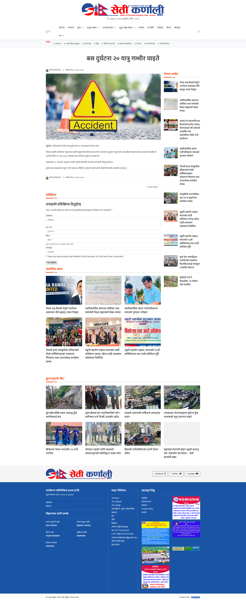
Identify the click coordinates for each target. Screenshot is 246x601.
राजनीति (150, 27)
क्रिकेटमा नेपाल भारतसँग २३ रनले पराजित (62, 451)
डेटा (112, 516)
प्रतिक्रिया (49, 216)
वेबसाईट (49, 248)
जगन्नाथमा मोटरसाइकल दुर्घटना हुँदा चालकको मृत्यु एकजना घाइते (181, 415)
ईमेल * (48, 236)
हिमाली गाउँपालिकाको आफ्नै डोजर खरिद (141, 451)
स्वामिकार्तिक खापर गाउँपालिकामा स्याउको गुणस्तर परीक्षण (141, 310)
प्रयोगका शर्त (146, 501)
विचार (168, 27)
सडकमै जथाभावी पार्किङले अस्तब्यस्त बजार (142, 415)
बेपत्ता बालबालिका (125, 43)
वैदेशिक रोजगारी (109, 43)
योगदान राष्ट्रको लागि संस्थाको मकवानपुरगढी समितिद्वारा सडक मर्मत (103, 451)
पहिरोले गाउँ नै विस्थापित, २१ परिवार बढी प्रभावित (189, 281)
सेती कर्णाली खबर (118, 541)
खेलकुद (177, 27)
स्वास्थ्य (141, 27)
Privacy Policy (147, 509)
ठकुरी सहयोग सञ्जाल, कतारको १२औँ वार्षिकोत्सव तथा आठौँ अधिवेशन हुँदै (142, 352)
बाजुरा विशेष (92, 28)
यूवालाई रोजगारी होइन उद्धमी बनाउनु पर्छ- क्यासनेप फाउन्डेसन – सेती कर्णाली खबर (181, 453)
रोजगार (138, 43)
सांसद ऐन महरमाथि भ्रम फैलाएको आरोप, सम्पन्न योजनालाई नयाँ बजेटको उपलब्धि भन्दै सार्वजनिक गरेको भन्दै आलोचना (190, 130)
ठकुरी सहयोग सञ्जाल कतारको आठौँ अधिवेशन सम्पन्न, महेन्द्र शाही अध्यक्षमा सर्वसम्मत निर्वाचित (103, 354)
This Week (115, 505)
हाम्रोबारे (144, 498)
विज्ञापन (114, 523)
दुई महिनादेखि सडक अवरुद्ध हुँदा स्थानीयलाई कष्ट (61, 415)
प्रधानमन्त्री (87, 43)
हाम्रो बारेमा (115, 544)
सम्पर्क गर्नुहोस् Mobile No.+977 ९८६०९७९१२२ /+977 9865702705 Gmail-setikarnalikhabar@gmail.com (124, 532)
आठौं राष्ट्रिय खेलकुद (73, 43)
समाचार (71, 27)
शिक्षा (97, 43)
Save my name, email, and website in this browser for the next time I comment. (86, 256)
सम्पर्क (144, 512)
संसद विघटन (153, 187)
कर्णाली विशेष (107, 28)
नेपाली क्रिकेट (150, 43)
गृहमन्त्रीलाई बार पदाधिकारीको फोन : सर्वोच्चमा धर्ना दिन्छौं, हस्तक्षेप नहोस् (103, 415)
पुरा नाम (49, 227)
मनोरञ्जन (160, 27)
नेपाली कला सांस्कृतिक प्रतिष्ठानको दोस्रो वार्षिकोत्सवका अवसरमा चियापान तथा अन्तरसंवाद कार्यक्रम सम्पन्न (62, 356)
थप (60, 36)
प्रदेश (79, 28)
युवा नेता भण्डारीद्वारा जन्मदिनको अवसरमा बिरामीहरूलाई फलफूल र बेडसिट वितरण (190, 262)
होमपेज (62, 27)
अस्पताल (58, 43)
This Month (116, 501)
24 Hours (115, 498)
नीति (113, 519)
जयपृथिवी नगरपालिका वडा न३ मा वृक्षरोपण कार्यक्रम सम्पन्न (189, 197)
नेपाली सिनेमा (164, 43)
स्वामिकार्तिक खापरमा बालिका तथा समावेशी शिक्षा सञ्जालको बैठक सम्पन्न (103, 310)
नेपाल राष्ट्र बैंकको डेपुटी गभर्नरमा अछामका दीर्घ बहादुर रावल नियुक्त (62, 310)
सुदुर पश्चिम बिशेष (126, 28)
